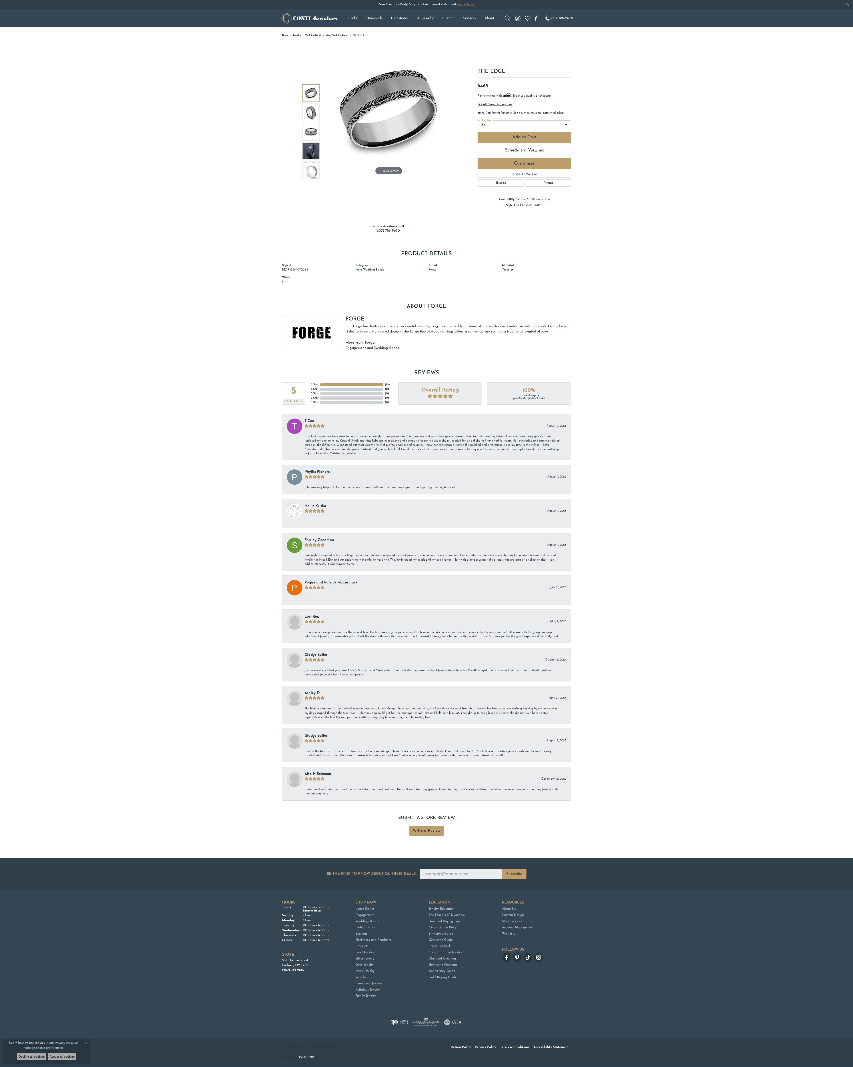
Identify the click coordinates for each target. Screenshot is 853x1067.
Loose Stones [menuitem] (364, 909)
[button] (507, 18)
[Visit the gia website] (453, 1022)
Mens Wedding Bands (337, 35)
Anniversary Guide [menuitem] (442, 971)
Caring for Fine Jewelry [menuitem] (445, 952)
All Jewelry (425, 18)
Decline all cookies (32, 1056)
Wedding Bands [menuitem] (367, 921)
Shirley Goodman (319, 540)
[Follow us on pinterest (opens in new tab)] (517, 957)
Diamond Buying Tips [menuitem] (444, 921)
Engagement (355, 348)
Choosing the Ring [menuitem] (442, 927)
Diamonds (374, 18)
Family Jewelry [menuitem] (365, 996)
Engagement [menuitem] (364, 915)
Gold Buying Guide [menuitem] (443, 977)
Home (285, 35)
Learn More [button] (465, 4)
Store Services (512, 921)
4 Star (315, 389)
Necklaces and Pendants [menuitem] (373, 940)
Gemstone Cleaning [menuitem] (443, 965)
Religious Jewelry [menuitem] (367, 989)
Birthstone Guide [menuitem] (441, 934)
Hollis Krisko (315, 506)
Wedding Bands (313, 35)
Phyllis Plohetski (319, 472)
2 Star (315, 398)
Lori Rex (312, 617)
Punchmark (306, 1057)
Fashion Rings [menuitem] (365, 927)
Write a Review (426, 831)
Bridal (353, 18)
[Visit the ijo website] (399, 1022)
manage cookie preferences (43, 1047)
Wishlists (508, 934)
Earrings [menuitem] (361, 934)
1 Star (315, 402)
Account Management (518, 927)
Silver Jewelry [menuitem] (364, 958)
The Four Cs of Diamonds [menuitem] (447, 915)
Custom (448, 18)
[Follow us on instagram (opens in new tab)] (538, 957)
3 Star (315, 393)
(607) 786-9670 (387, 231)
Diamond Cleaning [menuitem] (442, 958)
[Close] (847, 5)
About (489, 18)
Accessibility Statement (551, 1047)
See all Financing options (495, 104)
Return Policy (461, 1047)
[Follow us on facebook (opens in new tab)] (506, 957)
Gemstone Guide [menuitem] (441, 940)
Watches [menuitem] (361, 977)
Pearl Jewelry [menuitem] (364, 952)
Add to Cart (524, 137)
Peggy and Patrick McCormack (331, 582)
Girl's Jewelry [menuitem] (364, 965)
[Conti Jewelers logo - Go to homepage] (309, 18)
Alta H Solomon (318, 774)
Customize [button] (524, 163)
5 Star (315, 384)
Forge (432, 269)
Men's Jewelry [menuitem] (365, 971)
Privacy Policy (485, 1047)
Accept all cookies (62, 1056)
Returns (548, 183)
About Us (509, 909)
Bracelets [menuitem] (361, 946)
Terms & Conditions (514, 1047)
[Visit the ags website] (426, 1022)
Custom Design (513, 915)
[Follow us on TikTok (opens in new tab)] (527, 957)
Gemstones (400, 18)
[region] (388, 132)
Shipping (501, 183)
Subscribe (514, 874)
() (387, 384)
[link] (559, 18)
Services (469, 18)
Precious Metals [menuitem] (440, 946)
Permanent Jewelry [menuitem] (368, 983)
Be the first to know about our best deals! (371, 874)
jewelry (297, 35)
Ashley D (312, 693)
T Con (309, 421)
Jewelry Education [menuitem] (441, 909)
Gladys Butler (316, 655)
